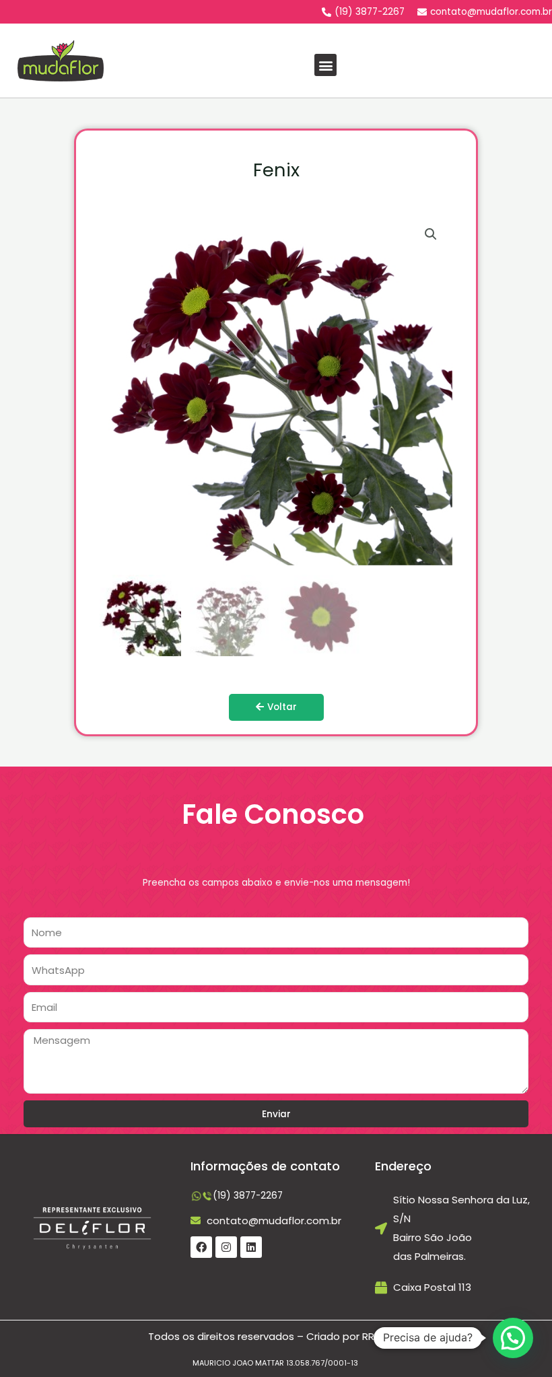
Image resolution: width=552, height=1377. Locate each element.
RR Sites (382, 1336)
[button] (325, 65)
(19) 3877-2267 (248, 1195)
